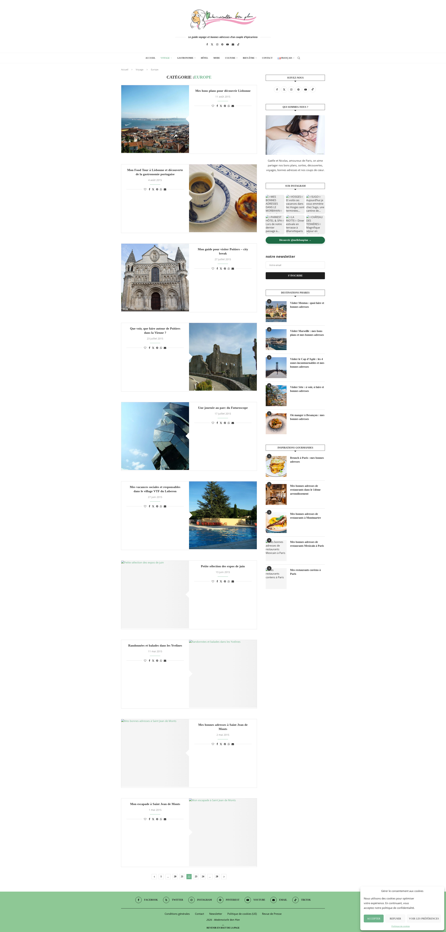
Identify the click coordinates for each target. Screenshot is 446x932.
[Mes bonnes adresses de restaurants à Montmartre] (276, 522)
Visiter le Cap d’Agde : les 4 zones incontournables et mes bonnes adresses (307, 363)
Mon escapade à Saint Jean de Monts (155, 804)
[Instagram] (217, 44)
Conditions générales (177, 913)
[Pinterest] (222, 44)
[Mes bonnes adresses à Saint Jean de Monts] (155, 753)
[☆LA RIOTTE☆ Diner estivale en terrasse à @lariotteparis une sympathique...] (295, 224)
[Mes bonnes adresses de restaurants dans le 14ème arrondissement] (276, 494)
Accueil (150, 58)
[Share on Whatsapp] (229, 105)
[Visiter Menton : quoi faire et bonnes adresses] (276, 311)
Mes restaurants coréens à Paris (305, 572)
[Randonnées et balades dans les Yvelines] (223, 674)
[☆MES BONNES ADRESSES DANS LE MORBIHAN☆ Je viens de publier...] (275, 204)
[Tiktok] (238, 44)
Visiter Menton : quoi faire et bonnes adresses (307, 304)
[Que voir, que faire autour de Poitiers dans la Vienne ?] (223, 357)
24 (203, 876)
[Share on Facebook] (217, 105)
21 (182, 876)
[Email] (233, 44)
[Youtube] (227, 44)
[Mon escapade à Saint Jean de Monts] (223, 832)
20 (175, 876)
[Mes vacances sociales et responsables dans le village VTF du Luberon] (223, 515)
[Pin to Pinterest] (225, 105)
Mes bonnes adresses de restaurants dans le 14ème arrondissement (305, 489)
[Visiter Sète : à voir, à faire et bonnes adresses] (276, 395)
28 (217, 876)
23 (196, 876)
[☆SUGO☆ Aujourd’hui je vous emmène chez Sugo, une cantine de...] (315, 204)
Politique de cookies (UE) (242, 913)
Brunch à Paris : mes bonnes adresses (307, 459)
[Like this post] (213, 105)
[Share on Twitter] (221, 105)
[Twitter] (212, 44)
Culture (230, 58)
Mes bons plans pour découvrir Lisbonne (223, 90)
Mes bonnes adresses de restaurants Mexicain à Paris (307, 543)
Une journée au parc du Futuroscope (223, 407)
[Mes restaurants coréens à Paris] (276, 578)
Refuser (395, 918)
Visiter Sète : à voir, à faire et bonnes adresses (307, 389)
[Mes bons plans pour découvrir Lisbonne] (155, 119)
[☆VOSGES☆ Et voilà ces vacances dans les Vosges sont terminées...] (295, 204)
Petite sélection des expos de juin (223, 566)
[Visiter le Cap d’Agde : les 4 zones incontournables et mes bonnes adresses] (276, 367)
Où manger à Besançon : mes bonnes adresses (307, 417)
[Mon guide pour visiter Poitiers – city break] (155, 277)
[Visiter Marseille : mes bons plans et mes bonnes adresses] (276, 339)
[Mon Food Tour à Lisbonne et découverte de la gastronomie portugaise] (223, 198)
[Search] (299, 58)
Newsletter (215, 913)
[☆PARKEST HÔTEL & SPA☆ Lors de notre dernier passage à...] (275, 224)
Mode (216, 58)
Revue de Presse (272, 913)
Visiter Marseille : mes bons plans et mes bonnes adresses (307, 333)
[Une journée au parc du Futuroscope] (155, 436)
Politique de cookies (400, 926)
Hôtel (204, 58)
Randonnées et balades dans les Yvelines (155, 645)
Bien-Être (249, 58)
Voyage (165, 58)
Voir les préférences (424, 918)
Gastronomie (185, 58)
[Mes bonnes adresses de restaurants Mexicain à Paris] (276, 550)
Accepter (373, 918)
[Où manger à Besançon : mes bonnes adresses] (276, 423)
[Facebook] (207, 44)
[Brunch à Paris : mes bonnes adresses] (276, 466)
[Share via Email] (233, 105)
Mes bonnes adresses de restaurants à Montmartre (305, 515)
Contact (267, 58)
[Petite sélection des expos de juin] (155, 594)
